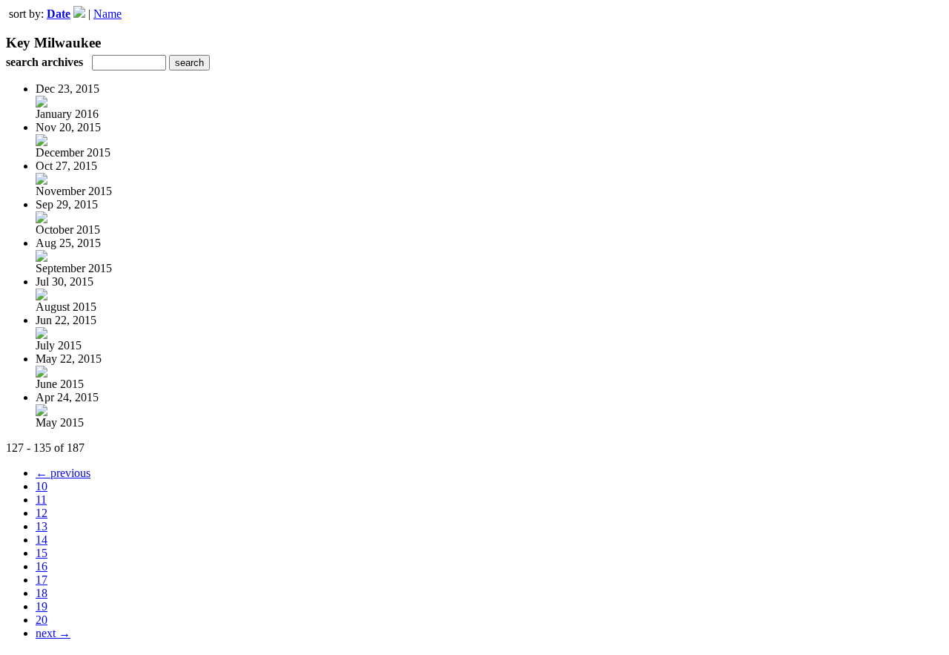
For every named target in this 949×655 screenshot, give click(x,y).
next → (53, 633)
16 (41, 566)
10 (41, 486)
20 (41, 619)
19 (41, 606)
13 (41, 526)
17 (41, 579)
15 (41, 553)
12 (41, 513)
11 (41, 499)
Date (58, 13)
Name (107, 13)
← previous (63, 473)
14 (41, 539)
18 (41, 593)
